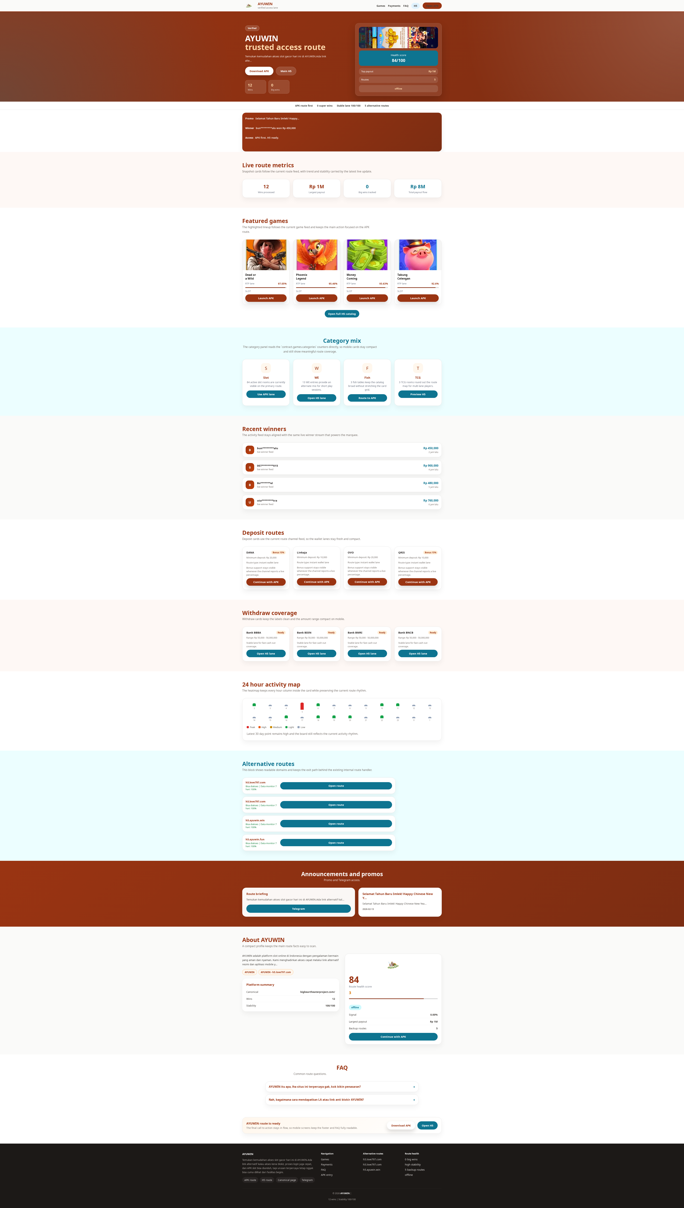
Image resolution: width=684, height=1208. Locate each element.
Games (381, 5)
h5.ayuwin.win (371, 1169)
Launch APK (266, 298)
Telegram (298, 908)
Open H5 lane (317, 398)
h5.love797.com (372, 1159)
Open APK (432, 5)
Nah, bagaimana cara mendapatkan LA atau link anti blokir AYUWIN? (316, 1100)
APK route (250, 1180)
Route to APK (367, 398)
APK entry (327, 1175)
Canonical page (287, 1180)
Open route (336, 785)
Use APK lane (266, 394)
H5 (415, 5)
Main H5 (286, 71)
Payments (394, 5)
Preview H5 (418, 394)
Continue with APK (266, 582)
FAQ (405, 5)
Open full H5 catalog (342, 314)
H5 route (267, 1180)
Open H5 (427, 1125)
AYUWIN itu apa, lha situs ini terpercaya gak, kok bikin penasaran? (315, 1087)
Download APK (259, 71)
